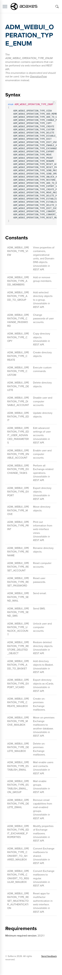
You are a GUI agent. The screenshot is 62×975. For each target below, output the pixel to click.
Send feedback (49, 956)
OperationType (38, 76)
